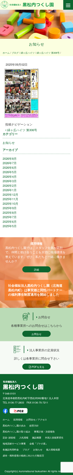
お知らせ (9, 142)
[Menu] (68, 5)
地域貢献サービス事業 (14, 443)
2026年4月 (10, 176)
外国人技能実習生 (54, 437)
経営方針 (34, 425)
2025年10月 (10, 203)
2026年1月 (10, 190)
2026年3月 (10, 181)
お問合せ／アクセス (36, 419)
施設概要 (36, 437)
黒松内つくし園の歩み (14, 425)
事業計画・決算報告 (44, 431)
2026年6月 (10, 167)
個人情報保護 (53, 449)
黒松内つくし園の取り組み (16, 431)
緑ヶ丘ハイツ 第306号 (21, 130)
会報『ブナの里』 (38, 443)
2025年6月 (10, 221)
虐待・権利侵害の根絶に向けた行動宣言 (23, 455)
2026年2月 (10, 185)
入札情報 (23, 437)
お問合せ (36, 334)
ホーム (6, 419)
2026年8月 (10, 158)
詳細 (36, 269)
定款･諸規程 (9, 437)
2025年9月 (10, 208)
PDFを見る (37, 367)
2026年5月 (10, 172)
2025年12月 (10, 194)
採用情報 (18, 419)
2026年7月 (10, 163)
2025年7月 (10, 217)
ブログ (26, 449)
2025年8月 (10, 212)
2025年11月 (10, 199)
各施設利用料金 (11, 449)
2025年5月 (10, 226)
